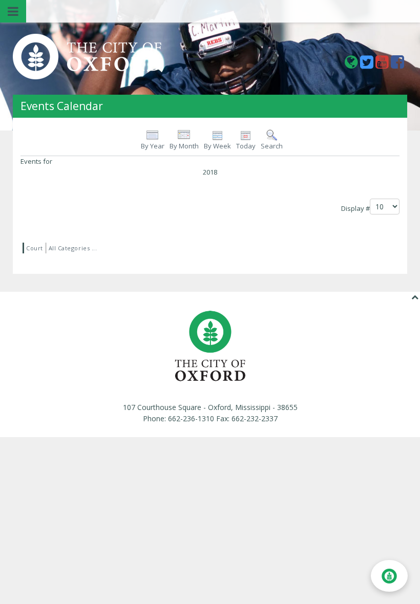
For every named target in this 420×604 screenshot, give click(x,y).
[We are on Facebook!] (397, 65)
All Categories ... (73, 248)
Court (34, 248)
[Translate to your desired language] (352, 65)
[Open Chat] (389, 576)
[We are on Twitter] (367, 65)
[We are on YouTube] (383, 65)
